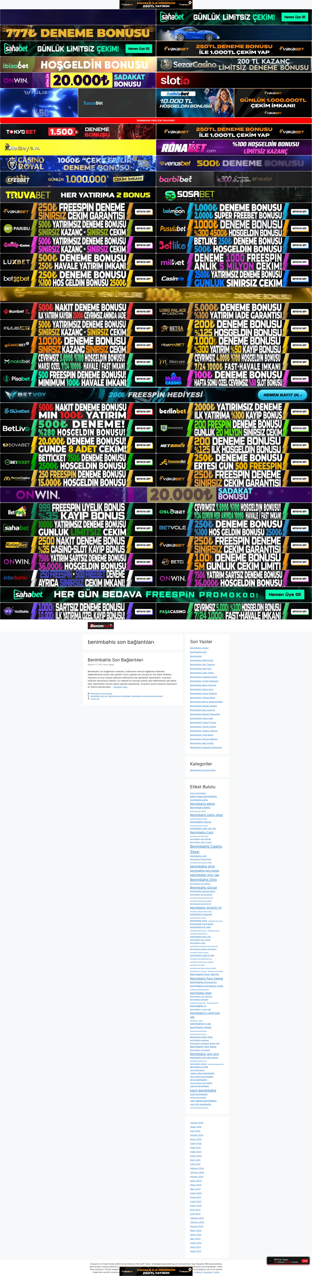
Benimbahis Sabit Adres (202, 673)
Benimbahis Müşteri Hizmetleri (203, 949)
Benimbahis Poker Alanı (201, 718)
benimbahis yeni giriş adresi (204, 1057)
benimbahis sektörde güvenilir (199, 989)
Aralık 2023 (195, 1201)
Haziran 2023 (196, 1226)
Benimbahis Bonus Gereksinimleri (206, 702)
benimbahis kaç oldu (200, 927)
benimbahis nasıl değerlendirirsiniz (201, 959)
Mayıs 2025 (195, 1139)
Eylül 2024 (195, 1164)
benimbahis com (198, 856)
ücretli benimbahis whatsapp (199, 1107)
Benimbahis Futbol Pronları (203, 722)
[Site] (78, 211)
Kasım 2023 (196, 1205)
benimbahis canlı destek (200, 839)
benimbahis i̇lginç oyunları (198, 918)
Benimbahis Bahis (200, 807)
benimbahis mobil (197, 943)
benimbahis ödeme (198, 1064)
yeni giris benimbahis (200, 1104)
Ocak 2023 (195, 1247)
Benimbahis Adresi (199, 648)
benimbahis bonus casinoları (199, 825)
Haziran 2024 (196, 1176)
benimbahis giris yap (99, 696)
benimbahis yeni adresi (200, 1050)
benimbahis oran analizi (197, 965)
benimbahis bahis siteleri (198, 811)
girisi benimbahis (198, 1079)
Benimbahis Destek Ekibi (200, 859)
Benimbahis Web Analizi (202, 743)
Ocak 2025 (195, 1147)
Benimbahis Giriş (198, 652)
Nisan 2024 (195, 1185)
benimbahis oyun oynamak (198, 971)
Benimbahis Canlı (201, 832)
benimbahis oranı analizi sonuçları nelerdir (203, 968)
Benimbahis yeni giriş (204, 1054)
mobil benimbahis (199, 1094)
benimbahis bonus (200, 821)
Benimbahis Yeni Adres (203, 1046)
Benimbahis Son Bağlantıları (115, 659)
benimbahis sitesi (201, 992)
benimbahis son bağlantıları (119, 696)
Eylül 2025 (195, 1131)
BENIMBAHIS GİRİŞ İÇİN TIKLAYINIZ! (156, 120)
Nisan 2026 (195, 1127)
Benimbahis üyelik (199, 1067)
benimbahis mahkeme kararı (198, 933)
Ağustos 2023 (197, 1218)
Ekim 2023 (195, 1210)
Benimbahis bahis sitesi (206, 815)
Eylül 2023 (195, 1214)
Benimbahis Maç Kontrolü (202, 710)
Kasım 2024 (196, 1156)
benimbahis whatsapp (199, 1040)
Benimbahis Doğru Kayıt (202, 689)
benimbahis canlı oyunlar (201, 842)
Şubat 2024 (196, 1193)
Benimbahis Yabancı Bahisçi (204, 731)
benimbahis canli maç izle (203, 828)
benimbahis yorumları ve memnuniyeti (147, 696)
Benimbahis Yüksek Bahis (202, 697)
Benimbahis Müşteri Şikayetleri (205, 714)
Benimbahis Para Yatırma (204, 974)
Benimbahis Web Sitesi (201, 1037)
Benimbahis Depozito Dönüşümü (206, 747)
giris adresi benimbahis (201, 1076)
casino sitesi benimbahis (202, 1073)
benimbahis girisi (202, 866)
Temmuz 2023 (197, 1222)
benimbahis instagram (201, 914)
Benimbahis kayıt (198, 920)
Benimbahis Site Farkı (200, 668)
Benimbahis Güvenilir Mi (200, 904)
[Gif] (156, 295)
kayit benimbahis (203, 1090)
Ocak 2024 (195, 1197)
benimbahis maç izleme (200, 940)
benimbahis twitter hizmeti (198, 1031)
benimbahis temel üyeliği (198, 1003)
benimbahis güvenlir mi (205, 907)
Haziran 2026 (196, 1123)
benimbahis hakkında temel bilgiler (201, 911)
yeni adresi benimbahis (203, 1100)
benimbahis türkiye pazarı (198, 1034)
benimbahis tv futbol (196, 1021)
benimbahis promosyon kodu (206, 985)
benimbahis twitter (200, 1027)
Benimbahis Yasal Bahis (201, 735)
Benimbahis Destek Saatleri (203, 706)
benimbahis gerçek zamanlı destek (201, 862)
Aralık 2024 (195, 1152)
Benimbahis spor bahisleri (201, 996)
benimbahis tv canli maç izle (205, 1014)
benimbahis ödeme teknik (216, 1064)
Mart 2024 (195, 1189)
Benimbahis (196, 656)
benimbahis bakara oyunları (198, 819)
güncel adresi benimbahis (201, 1083)
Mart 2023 (195, 1239)
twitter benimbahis (198, 1097)
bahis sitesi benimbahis (203, 796)
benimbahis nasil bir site (202, 955)
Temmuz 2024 (197, 1172)
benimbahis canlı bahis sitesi (199, 836)
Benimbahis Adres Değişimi (203, 693)
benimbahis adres (199, 800)
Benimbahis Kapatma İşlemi (203, 677)
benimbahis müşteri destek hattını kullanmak (204, 946)
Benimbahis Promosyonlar (101, 693)
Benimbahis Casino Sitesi (206, 849)
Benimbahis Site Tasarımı (202, 664)
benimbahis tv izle (200, 1023)
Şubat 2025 (196, 1143)
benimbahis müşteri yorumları (199, 952)
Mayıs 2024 (196, 1181)
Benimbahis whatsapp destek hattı (205, 1043)
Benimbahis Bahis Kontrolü (203, 685)
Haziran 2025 (196, 1135)
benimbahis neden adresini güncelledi (202, 962)
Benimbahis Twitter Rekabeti (204, 681)
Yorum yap (95, 699)
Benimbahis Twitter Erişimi (203, 726)
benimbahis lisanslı (214, 930)
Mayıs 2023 (196, 1230)
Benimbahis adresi (202, 803)
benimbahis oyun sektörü (215, 971)
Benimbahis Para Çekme (206, 978)
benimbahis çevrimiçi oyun (198, 1061)
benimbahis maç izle (200, 936)
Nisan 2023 (195, 1234)
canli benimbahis (197, 1070)
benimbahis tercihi (212, 1003)
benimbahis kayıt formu (215, 921)
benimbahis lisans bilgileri (198, 930)
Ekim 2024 (195, 1160)
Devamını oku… (121, 687)
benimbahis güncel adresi (201, 895)
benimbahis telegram (199, 999)
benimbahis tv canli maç (200, 1009)
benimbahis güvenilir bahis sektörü (201, 901)
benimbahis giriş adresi (200, 884)
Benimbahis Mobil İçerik (201, 660)
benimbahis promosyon (203, 982)
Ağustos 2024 (197, 1168)
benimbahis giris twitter (204, 870)
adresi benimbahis (198, 793)
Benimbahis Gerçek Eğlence (203, 739)
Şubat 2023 (196, 1243)
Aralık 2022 (195, 1251)
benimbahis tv (198, 1005)
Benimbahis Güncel (203, 887)
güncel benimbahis (199, 1086)
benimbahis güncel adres (202, 891)
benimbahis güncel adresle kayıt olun (201, 898)
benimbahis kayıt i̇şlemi (201, 924)
